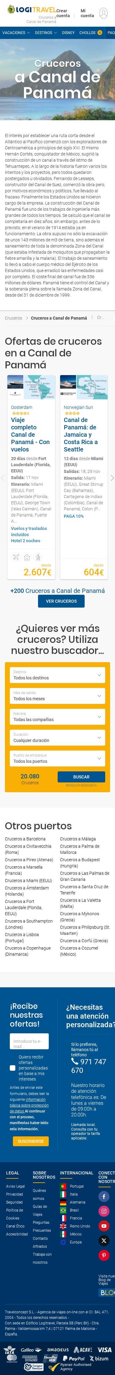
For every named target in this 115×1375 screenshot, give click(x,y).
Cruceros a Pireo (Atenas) (29, 859)
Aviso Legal (15, 1186)
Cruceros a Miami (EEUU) (28, 880)
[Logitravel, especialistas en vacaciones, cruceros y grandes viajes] (31, 9)
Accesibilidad (17, 1234)
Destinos (43, 33)
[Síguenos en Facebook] (104, 1196)
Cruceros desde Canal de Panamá (101, 317)
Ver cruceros (61, 601)
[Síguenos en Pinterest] (104, 1255)
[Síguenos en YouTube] (104, 1225)
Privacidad (14, 1194)
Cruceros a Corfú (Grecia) (84, 940)
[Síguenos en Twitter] (104, 1240)
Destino (19, 672)
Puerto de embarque (30, 755)
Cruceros (13, 318)
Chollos (87, 33)
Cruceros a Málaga (78, 838)
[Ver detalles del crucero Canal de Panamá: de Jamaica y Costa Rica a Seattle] (84, 477)
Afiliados (40, 1246)
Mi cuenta (87, 13)
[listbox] (57, 738)
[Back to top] (100, 1338)
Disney (68, 33)
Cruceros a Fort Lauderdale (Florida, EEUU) (23, 907)
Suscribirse (31, 1141)
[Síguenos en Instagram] (104, 1211)
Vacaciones (13, 33)
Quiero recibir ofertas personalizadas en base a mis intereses (33, 1067)
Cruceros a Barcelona (25, 838)
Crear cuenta (63, 13)
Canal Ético (15, 1226)
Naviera (19, 714)
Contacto (40, 1238)
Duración (20, 734)
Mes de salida (24, 693)
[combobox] (57, 675)
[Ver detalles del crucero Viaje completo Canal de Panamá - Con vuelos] (31, 477)
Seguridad (14, 1202)
